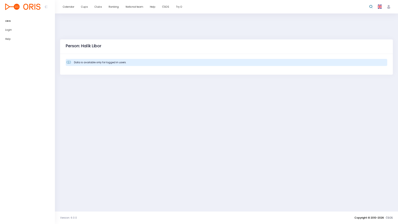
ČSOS (389, 217)
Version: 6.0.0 (68, 217)
